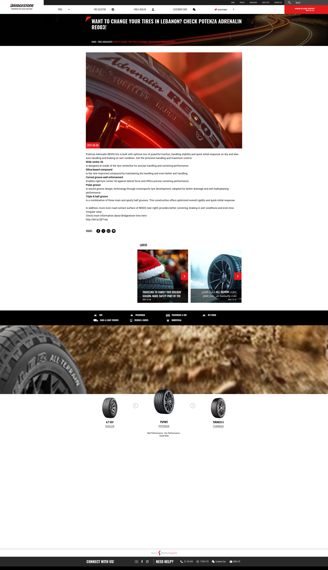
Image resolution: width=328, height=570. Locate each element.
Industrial (177, 320)
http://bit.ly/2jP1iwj (97, 219)
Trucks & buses (141, 320)
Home (233, 3)
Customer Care (221, 561)
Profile (242, 3)
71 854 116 (204, 561)
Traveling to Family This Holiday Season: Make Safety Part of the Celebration (161, 296)
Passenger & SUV (179, 315)
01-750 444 (188, 561)
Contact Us (278, 3)
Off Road (212, 315)
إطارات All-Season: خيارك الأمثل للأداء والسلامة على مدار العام (219, 294)
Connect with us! (100, 562)
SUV (100, 315)
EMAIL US (236, 561)
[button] (192, 405)
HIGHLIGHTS (253, 3)
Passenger (140, 315)
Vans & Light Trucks (109, 320)
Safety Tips (265, 3)
